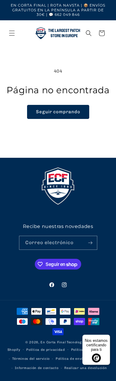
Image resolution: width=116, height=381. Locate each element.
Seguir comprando (58, 111)
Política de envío (70, 359)
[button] (11, 33)
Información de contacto (36, 368)
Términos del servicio (31, 359)
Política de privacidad (45, 350)
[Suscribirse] (90, 243)
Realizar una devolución (85, 368)
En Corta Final (53, 342)
